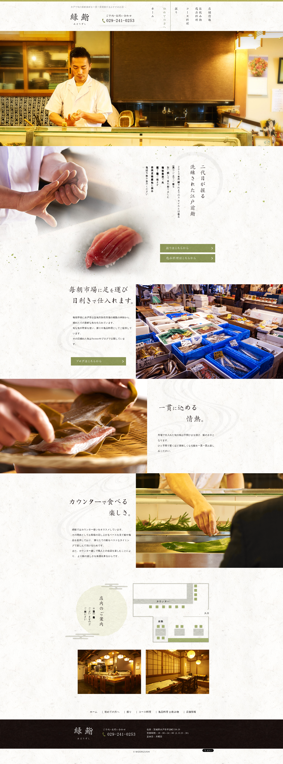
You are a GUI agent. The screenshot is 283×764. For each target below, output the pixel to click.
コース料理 (145, 712)
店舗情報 (191, 712)
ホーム (93, 712)
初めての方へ (112, 712)
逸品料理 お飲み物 (168, 712)
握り (129, 712)
